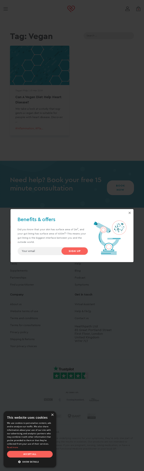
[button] (30, 462)
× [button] (52, 415)
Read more (12, 447)
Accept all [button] (30, 454)
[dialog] (30, 439)
